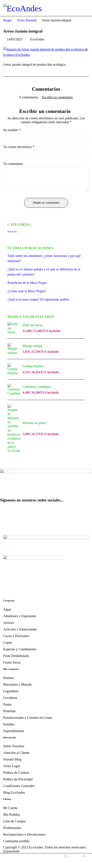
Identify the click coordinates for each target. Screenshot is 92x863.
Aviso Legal (11, 766)
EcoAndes (37, 39)
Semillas (9, 724)
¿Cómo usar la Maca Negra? (26, 291)
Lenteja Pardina (33, 366)
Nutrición (12, 231)
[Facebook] (5, 512)
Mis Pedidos (11, 814)
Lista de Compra (14, 821)
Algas (7, 609)
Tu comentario (13, 164)
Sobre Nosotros (13, 746)
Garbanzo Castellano (36, 386)
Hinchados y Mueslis (17, 684)
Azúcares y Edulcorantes (20, 629)
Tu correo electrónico (18, 147)
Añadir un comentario (46, 202)
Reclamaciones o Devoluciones (24, 834)
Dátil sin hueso (32, 325)
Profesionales (12, 828)
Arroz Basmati (27, 20)
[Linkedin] (51, 512)
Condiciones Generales (18, 786)
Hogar (7, 20)
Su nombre (12, 130)
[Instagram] (28, 512)
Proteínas (9, 711)
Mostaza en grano (34, 423)
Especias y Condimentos (19, 649)
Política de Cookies (16, 772)
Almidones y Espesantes (19, 616)
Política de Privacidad (18, 779)
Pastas (7, 704)
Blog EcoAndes (14, 792)
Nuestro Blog (12, 759)
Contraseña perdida (16, 841)
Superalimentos (13, 731)
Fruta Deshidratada (16, 656)
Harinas (8, 678)
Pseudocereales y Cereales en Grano (27, 717)
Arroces (8, 622)
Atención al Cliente (16, 753)
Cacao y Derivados (16, 636)
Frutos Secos (12, 662)
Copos (7, 642)
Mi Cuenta (10, 808)
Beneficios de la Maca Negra (27, 283)
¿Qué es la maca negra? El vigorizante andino (38, 299)
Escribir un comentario (57, 97)
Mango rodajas (32, 346)
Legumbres (10, 691)
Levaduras (10, 698)
